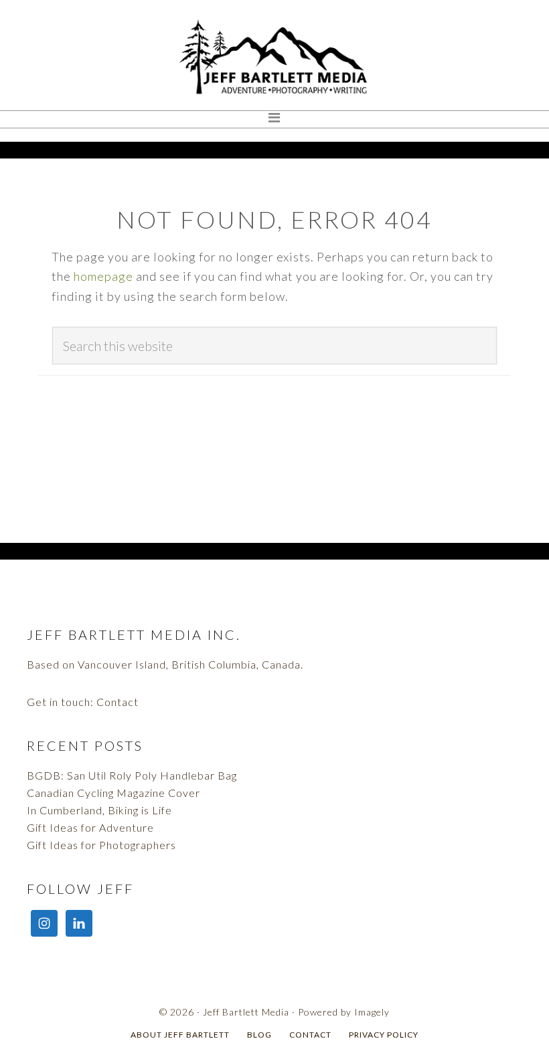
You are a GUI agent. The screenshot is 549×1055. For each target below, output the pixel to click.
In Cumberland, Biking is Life (99, 810)
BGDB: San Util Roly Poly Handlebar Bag (132, 775)
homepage (103, 276)
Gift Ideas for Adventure (90, 827)
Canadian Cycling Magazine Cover (113, 792)
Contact (117, 701)
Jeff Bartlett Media (274, 56)
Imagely (372, 1012)
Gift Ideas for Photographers (101, 844)
